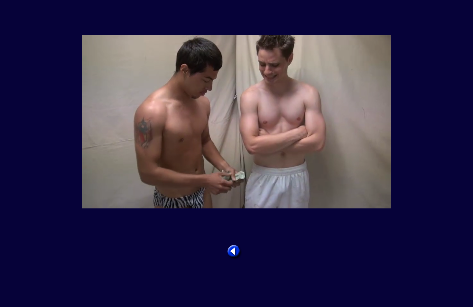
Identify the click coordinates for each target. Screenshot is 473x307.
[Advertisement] (236, 18)
